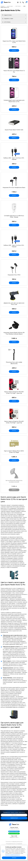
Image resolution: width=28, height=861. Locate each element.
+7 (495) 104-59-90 (14, 828)
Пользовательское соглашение (14, 843)
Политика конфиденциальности (14, 841)
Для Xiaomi (18, 6)
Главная (2, 6)
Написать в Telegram (14, 831)
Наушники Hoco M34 (14, 275)
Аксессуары (10, 6)
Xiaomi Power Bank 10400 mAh (14, 130)
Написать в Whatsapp (14, 833)
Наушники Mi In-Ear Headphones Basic (14, 187)
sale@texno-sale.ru (14, 837)
